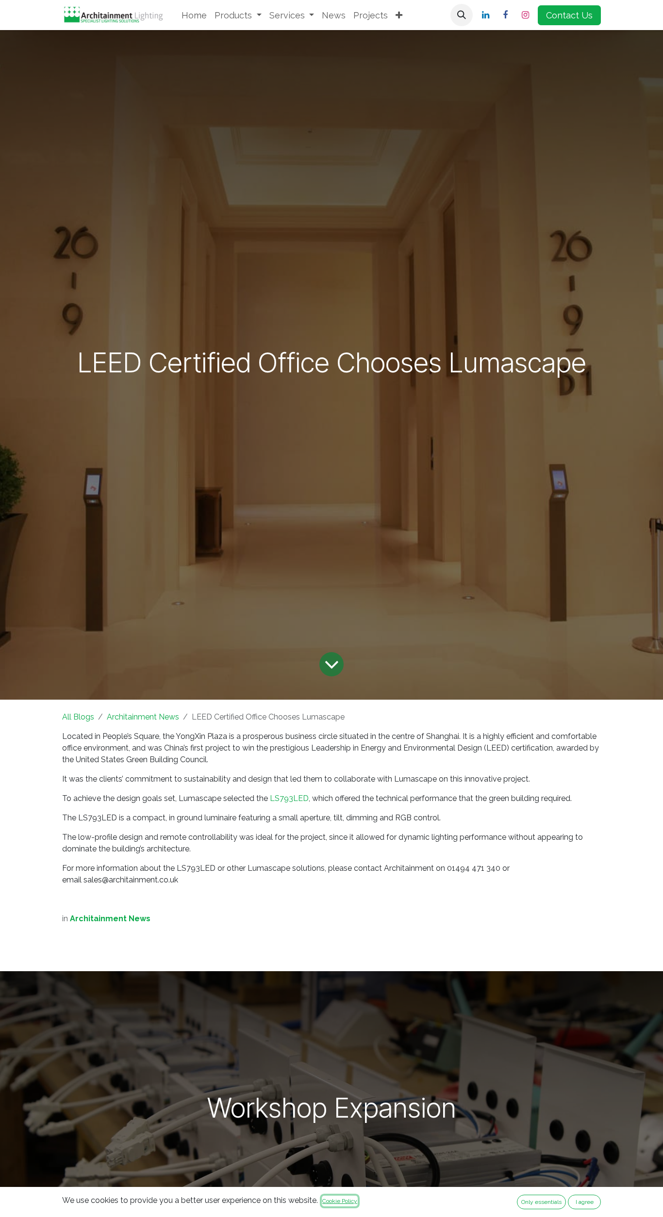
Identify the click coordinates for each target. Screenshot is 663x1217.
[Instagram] (525, 15)
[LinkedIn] (485, 15)
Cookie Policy (339, 1201)
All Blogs (78, 716)
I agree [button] (585, 1202)
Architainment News (143, 716)
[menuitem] (194, 15)
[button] (461, 15)
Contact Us (569, 15)
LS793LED (289, 798)
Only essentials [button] (541, 1202)
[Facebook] (505, 15)
